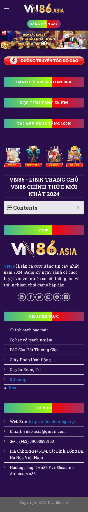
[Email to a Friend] (48, 297)
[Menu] (7, 8)
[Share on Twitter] (39, 297)
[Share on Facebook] (31, 297)
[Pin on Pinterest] (57, 297)
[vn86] (44, 8)
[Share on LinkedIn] (66, 297)
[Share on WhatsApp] (22, 297)
